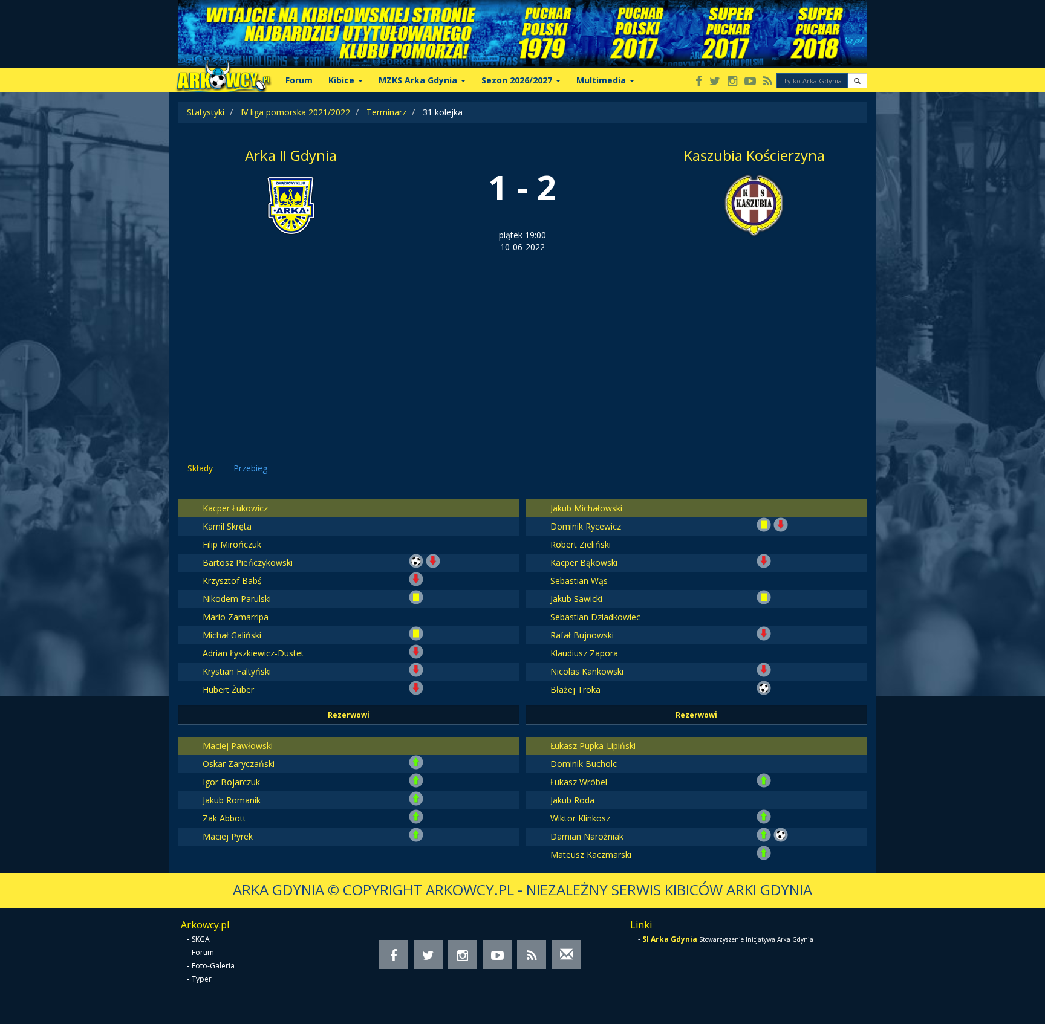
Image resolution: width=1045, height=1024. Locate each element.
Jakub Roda (572, 800)
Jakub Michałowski (586, 508)
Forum (299, 80)
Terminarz (386, 112)
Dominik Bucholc (583, 764)
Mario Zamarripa (236, 617)
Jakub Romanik (232, 800)
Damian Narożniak (586, 836)
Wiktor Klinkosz (580, 818)
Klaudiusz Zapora (584, 653)
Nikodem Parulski (237, 598)
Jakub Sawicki (576, 598)
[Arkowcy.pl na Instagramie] (732, 81)
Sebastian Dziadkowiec (595, 617)
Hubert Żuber (228, 689)
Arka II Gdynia (291, 155)
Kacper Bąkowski (583, 562)
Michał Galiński (232, 635)
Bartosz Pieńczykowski (248, 562)
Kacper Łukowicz (235, 508)
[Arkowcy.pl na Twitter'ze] (715, 81)
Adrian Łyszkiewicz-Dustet (253, 653)
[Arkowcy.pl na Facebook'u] (699, 81)
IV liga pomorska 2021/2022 (295, 112)
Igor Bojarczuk (231, 782)
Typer (202, 979)
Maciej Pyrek (228, 836)
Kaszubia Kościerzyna (754, 155)
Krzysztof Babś (232, 580)
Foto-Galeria (213, 966)
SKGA (201, 939)
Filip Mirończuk (232, 544)
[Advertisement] (522, 344)
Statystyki (205, 112)
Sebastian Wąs (579, 580)
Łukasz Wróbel (578, 782)
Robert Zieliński (580, 544)
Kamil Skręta (227, 526)
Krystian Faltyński (237, 671)
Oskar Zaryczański (239, 764)
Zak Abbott (224, 818)
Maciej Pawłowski (238, 745)
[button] (857, 80)
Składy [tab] (200, 468)
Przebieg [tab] (250, 468)
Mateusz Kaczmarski (590, 854)
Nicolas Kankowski (586, 671)
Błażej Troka (575, 689)
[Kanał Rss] (768, 81)
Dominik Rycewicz (585, 526)
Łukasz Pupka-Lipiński (593, 745)
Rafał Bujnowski (582, 635)
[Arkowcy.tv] (750, 81)
